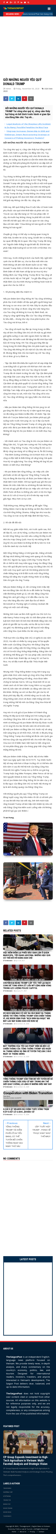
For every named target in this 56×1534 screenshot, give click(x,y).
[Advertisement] (28, 44)
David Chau (7, 1512)
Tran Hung (7, 1488)
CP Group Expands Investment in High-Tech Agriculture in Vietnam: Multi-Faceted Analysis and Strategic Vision (25, 1460)
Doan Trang (7, 1508)
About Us (23, 1531)
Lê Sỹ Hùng (7, 1496)
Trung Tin (7, 1500)
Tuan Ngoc (7, 1516)
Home (14, 1531)
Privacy (32, 1531)
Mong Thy (7, 1504)
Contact (41, 1531)
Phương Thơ (7, 1492)
